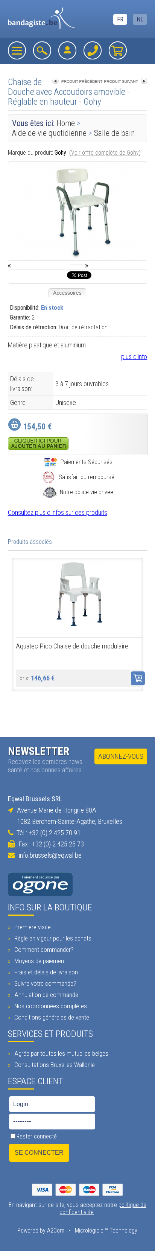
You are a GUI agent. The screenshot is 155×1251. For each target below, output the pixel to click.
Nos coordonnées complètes (50, 1006)
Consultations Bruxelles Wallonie (54, 1064)
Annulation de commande (45, 994)
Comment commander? (43, 949)
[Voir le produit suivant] (125, 82)
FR (120, 19)
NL (140, 19)
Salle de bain (114, 133)
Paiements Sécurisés (86, 462)
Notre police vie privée (86, 492)
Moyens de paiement (39, 961)
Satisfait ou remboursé (86, 477)
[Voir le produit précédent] (77, 82)
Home (65, 123)
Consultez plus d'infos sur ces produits (57, 512)
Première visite (32, 927)
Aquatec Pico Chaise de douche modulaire (72, 646)
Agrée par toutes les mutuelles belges (60, 1053)
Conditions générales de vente (51, 1017)
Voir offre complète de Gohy (105, 152)
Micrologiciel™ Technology (106, 1230)
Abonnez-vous (120, 756)
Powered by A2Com (40, 1230)
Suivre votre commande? (44, 983)
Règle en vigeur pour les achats (52, 938)
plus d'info (134, 357)
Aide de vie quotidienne (49, 133)
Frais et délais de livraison (45, 972)
